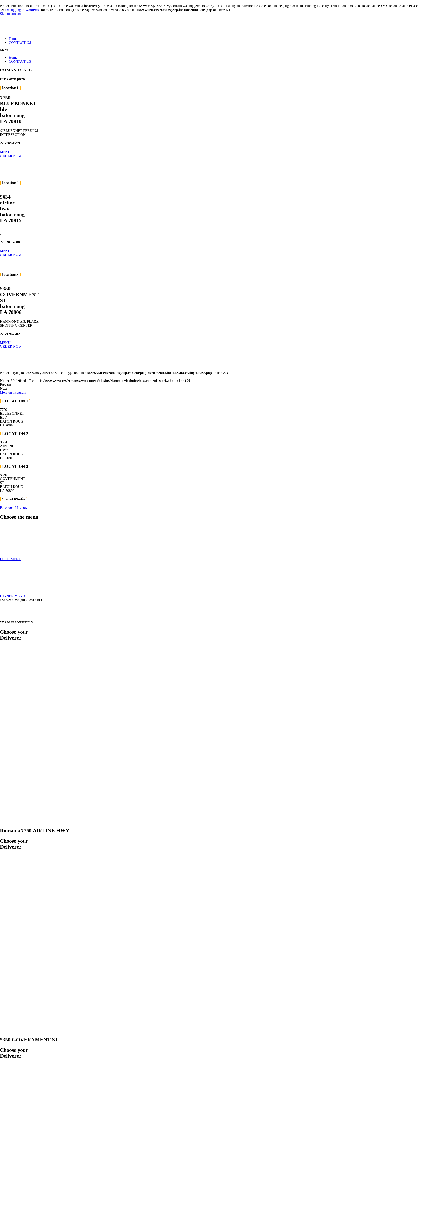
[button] (210, 50)
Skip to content (10, 14)
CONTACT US (20, 42)
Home (13, 39)
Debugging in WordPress (22, 10)
